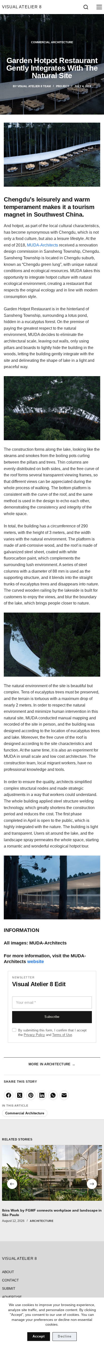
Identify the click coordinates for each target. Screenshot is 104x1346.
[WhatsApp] (53, 1095)
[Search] (86, 7)
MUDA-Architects (42, 245)
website (35, 961)
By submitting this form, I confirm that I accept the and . (52, 1032)
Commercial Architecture (52, 42)
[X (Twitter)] (19, 1095)
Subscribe (51, 1017)
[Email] (64, 1095)
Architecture (42, 1220)
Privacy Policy (34, 1035)
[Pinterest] (30, 1095)
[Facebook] (8, 1095)
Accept (39, 1336)
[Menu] (98, 7)
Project (62, 86)
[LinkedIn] (41, 1095)
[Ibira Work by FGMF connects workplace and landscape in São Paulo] (52, 1173)
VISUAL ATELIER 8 (21, 7)
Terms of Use (62, 1035)
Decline (64, 1336)
